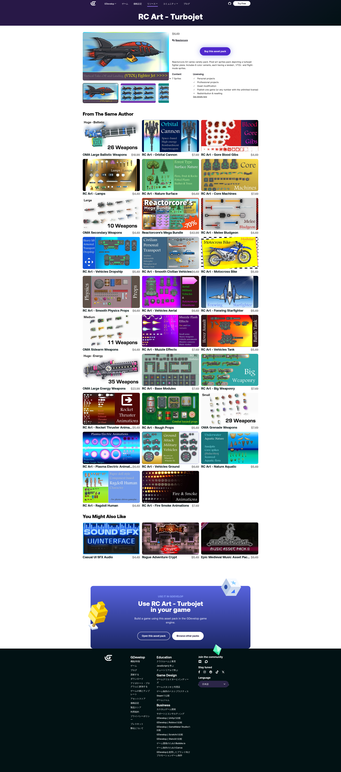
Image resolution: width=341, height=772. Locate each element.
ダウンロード (137, 678)
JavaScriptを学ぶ (165, 665)
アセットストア (138, 698)
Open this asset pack (154, 635)
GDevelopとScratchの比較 (170, 734)
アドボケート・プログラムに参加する (140, 685)
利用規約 (135, 711)
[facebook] (199, 672)
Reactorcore (181, 40)
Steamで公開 (163, 695)
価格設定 (137, 3)
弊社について (137, 728)
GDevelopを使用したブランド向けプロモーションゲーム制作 (173, 753)
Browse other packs (188, 635)
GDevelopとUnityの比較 (169, 717)
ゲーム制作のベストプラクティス (173, 691)
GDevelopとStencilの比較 (169, 738)
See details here (200, 97)
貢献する (135, 674)
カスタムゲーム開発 (166, 709)
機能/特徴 (135, 661)
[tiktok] (217, 672)
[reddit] (210, 672)
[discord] (200, 661)
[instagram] (204, 672)
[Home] (93, 3)
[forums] (206, 661)
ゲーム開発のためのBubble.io (171, 743)
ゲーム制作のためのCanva (169, 747)
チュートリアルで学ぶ (167, 670)
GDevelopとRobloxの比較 (169, 722)
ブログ (187, 3)
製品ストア (136, 707)
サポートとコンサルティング (170, 713)
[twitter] (223, 672)
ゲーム (125, 3)
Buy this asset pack (215, 51)
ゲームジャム (163, 700)
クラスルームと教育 (166, 661)
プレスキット (137, 723)
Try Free (242, 3)
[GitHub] (229, 3)
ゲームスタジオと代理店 (168, 686)
